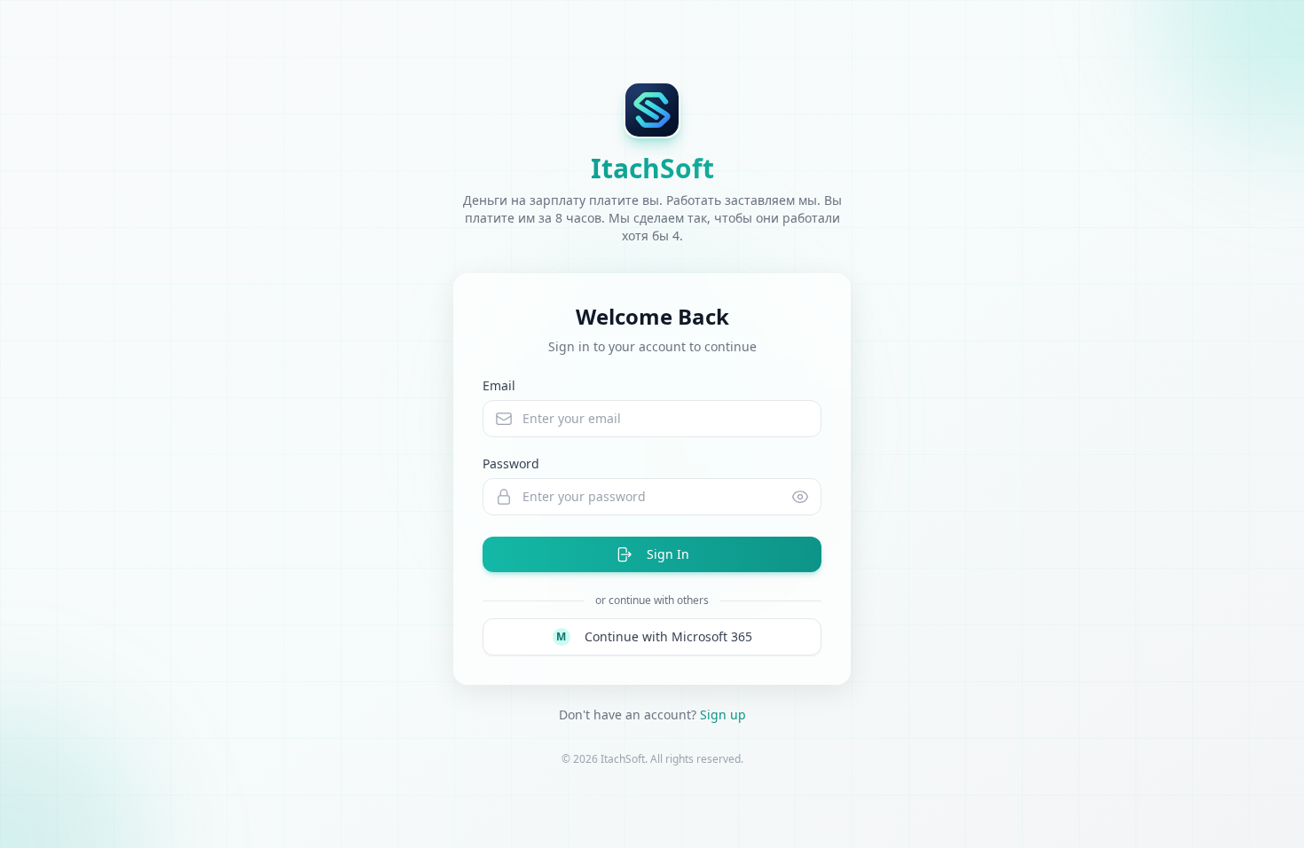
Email (499, 385)
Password (511, 463)
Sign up (723, 714)
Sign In (668, 554)
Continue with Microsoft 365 (654, 636)
